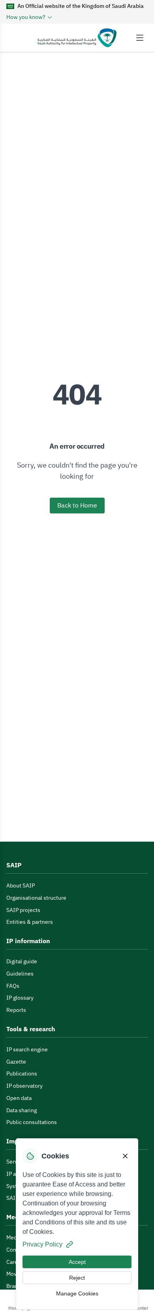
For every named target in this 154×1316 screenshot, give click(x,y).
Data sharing (21, 1110)
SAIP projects (23, 910)
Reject (77, 1278)
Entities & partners (29, 922)
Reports (16, 1010)
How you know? (25, 17)
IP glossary (20, 998)
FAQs (12, 986)
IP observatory (24, 1086)
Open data (19, 1098)
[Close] (125, 1156)
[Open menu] (140, 38)
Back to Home (77, 505)
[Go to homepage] (77, 37)
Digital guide (21, 961)
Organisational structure (36, 898)
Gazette (16, 1062)
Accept (77, 1262)
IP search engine (27, 1049)
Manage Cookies (77, 1293)
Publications (21, 1074)
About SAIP (20, 886)
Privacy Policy (42, 1244)
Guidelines (20, 974)
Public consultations (31, 1122)
